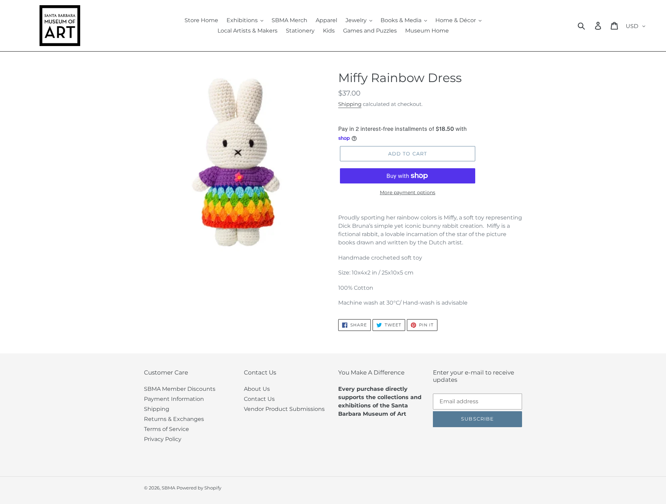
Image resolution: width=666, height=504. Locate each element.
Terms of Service (166, 429)
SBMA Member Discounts (179, 389)
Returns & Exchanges (174, 419)
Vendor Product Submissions (284, 409)
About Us (257, 389)
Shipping (349, 104)
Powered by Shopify (199, 487)
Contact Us (259, 399)
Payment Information (174, 399)
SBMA (168, 487)
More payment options (407, 192)
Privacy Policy (162, 439)
